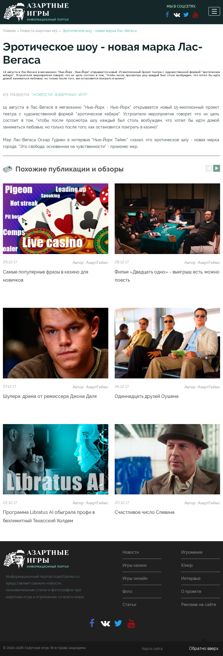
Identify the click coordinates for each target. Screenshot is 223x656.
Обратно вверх (203, 648)
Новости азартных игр (39, 31)
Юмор (187, 565)
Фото (127, 591)
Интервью (190, 578)
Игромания (191, 552)
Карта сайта (152, 649)
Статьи (129, 604)
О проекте (191, 591)
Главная (9, 31)
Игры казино (135, 565)
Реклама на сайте (198, 604)
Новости (131, 552)
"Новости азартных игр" (59, 95)
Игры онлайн (135, 578)
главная (36, 559)
